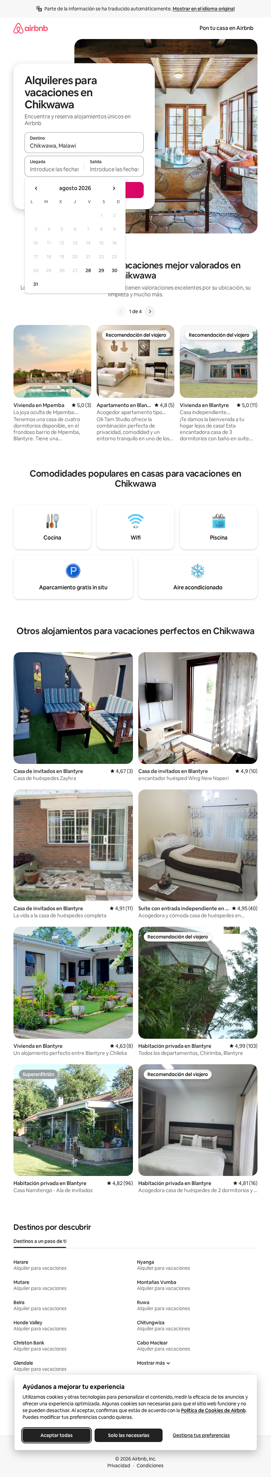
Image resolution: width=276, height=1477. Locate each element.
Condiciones (150, 1466)
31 (35, 284)
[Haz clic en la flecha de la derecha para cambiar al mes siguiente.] (114, 188)
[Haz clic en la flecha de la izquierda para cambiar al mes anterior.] (36, 188)
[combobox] (84, 146)
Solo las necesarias (128, 1435)
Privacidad (118, 1466)
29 (101, 270)
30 (114, 270)
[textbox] (54, 169)
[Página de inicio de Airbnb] (30, 28)
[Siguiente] (149, 311)
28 (88, 270)
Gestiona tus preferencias (201, 1435)
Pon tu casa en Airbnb (226, 28)
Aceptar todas (56, 1435)
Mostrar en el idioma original (204, 9)
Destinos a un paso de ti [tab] (39, 1241)
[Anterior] (121, 311)
